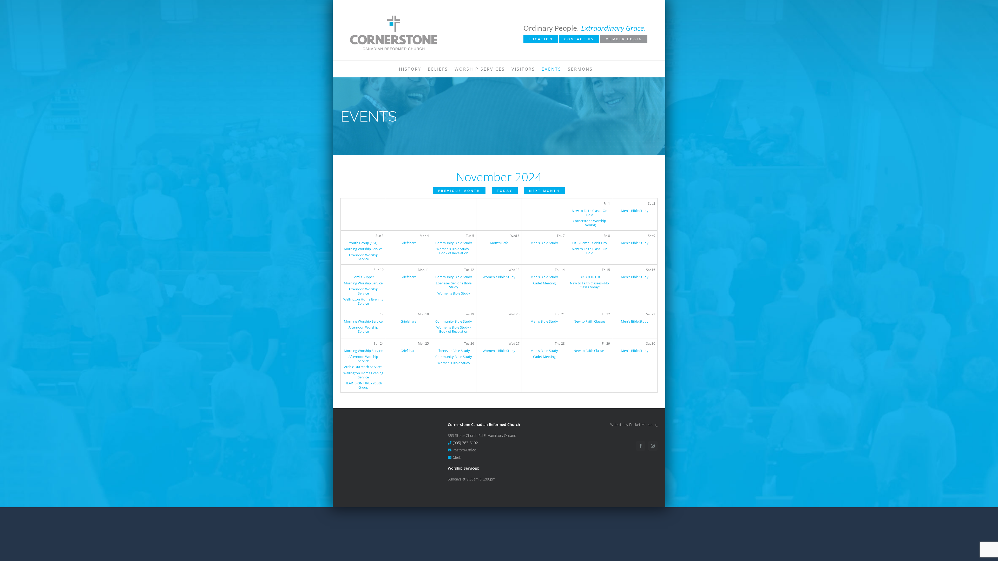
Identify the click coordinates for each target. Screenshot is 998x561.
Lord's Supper (363, 277)
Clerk (457, 457)
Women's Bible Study (453, 293)
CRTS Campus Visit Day (589, 243)
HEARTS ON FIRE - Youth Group (363, 385)
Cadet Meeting (544, 283)
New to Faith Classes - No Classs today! (589, 285)
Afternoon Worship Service (363, 257)
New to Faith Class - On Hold (589, 212)
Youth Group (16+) (363, 243)
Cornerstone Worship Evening (589, 222)
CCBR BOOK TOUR (589, 277)
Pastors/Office (464, 450)
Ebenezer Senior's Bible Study (453, 285)
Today (505, 191)
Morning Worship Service (363, 248)
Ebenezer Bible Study (453, 350)
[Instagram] (653, 446)
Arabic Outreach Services (363, 366)
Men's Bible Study (634, 210)
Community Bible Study (453, 243)
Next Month (544, 191)
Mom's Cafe (499, 243)
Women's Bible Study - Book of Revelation (453, 250)
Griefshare (408, 243)
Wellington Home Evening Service (363, 301)
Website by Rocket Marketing (634, 424)
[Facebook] (640, 446)
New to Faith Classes (589, 321)
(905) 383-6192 (465, 442)
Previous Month (459, 191)
